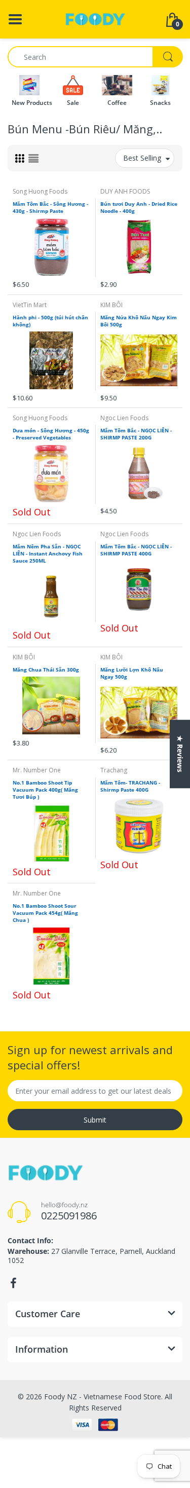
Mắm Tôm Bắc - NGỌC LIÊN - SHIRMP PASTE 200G (136, 434)
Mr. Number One (37, 770)
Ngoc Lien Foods (124, 418)
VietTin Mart (30, 305)
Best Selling (142, 158)
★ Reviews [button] (180, 753)
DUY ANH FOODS (125, 191)
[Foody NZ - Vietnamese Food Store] (95, 18)
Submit (95, 1120)
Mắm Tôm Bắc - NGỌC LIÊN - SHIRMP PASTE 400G (136, 550)
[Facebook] (13, 1283)
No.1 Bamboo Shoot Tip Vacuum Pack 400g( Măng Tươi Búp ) (45, 789)
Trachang (113, 770)
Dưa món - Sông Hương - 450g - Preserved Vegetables (51, 434)
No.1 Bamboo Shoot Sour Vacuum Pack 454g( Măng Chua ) (45, 912)
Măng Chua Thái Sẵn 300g (46, 669)
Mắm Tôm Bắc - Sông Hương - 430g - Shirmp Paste (50, 207)
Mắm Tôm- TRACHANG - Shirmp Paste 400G (130, 786)
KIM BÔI (111, 305)
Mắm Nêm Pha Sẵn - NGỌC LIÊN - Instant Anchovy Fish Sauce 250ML (48, 553)
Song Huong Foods (40, 191)
